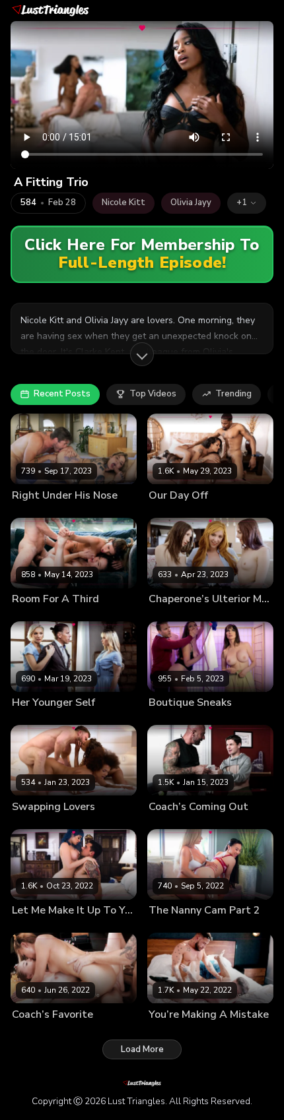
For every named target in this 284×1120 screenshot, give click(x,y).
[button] (246, 203)
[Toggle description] (142, 354)
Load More (142, 1049)
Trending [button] (233, 394)
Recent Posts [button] (62, 394)
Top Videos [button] (152, 394)
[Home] (50, 10)
